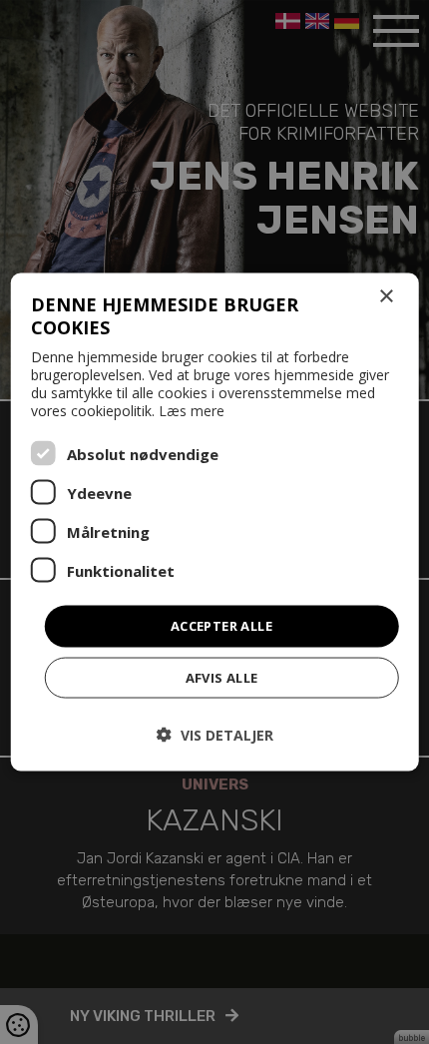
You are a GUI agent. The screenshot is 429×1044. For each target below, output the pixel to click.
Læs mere (191, 410)
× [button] (385, 296)
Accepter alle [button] (221, 626)
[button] (215, 734)
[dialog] (215, 522)
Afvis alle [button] (222, 677)
